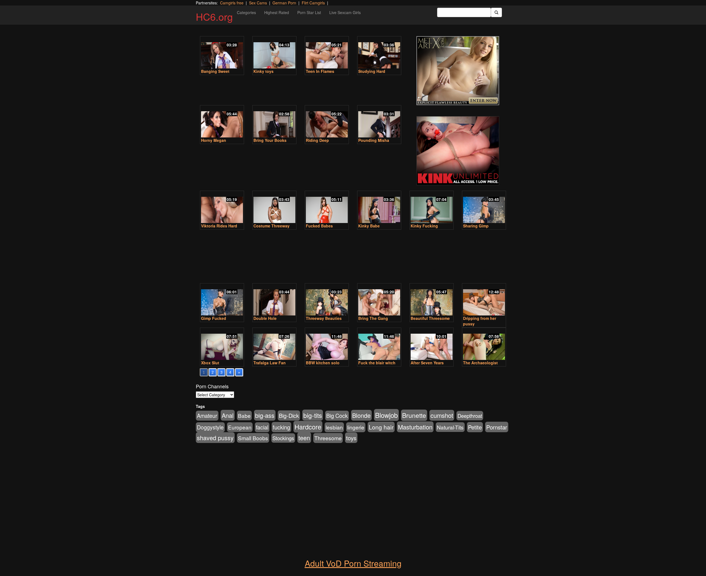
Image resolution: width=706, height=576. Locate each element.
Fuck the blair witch (376, 362)
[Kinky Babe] (379, 207)
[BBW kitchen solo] (327, 344)
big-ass (264, 415)
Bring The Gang (373, 318)
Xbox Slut (210, 362)
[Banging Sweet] (222, 52)
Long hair (381, 427)
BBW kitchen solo (322, 362)
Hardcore (308, 426)
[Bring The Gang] (379, 299)
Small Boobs (253, 438)
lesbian (334, 427)
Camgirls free (232, 3)
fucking (281, 427)
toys (351, 438)
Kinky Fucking (424, 226)
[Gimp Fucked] (222, 299)
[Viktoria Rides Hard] (222, 207)
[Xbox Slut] (222, 344)
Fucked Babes (319, 226)
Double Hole (265, 318)
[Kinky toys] (274, 52)
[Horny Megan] (222, 121)
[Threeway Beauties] (327, 299)
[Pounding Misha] (379, 121)
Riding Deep (317, 140)
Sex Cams (258, 3)
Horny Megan (213, 140)
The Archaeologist (480, 362)
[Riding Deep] (327, 121)
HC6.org (214, 16)
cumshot (441, 415)
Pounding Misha (373, 140)
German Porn (284, 3)
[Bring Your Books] (274, 121)
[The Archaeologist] (484, 344)
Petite (475, 427)
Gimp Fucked (213, 318)
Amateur (207, 416)
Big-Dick (289, 416)
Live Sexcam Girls (345, 12)
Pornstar (496, 427)
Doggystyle (210, 427)
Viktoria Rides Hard (219, 226)
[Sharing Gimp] (484, 207)
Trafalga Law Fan (269, 362)
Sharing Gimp (476, 226)
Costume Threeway (271, 226)
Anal (228, 415)
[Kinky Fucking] (432, 207)
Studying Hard (371, 71)
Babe (244, 415)
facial (262, 427)
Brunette (414, 415)
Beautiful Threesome (430, 318)
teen (304, 437)
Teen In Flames (320, 71)
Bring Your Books (270, 140)
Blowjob (386, 415)
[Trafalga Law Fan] (274, 344)
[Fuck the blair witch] (379, 344)
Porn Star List (309, 12)
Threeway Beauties (324, 318)
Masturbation (415, 427)
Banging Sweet (215, 71)
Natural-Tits (450, 427)
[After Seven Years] (432, 344)
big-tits (312, 415)
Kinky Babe (369, 226)
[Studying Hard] (379, 52)
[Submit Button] (496, 12)
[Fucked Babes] (327, 207)
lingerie (355, 427)
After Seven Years (427, 362)
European (240, 427)
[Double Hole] (274, 299)
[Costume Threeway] (274, 207)
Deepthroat (470, 415)
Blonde (361, 415)
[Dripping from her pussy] (484, 299)
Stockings (283, 438)
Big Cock (337, 416)
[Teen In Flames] (327, 52)
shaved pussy (215, 437)
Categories (246, 12)
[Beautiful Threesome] (432, 299)
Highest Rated (276, 12)
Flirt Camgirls (313, 3)
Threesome (328, 438)
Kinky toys (263, 71)
